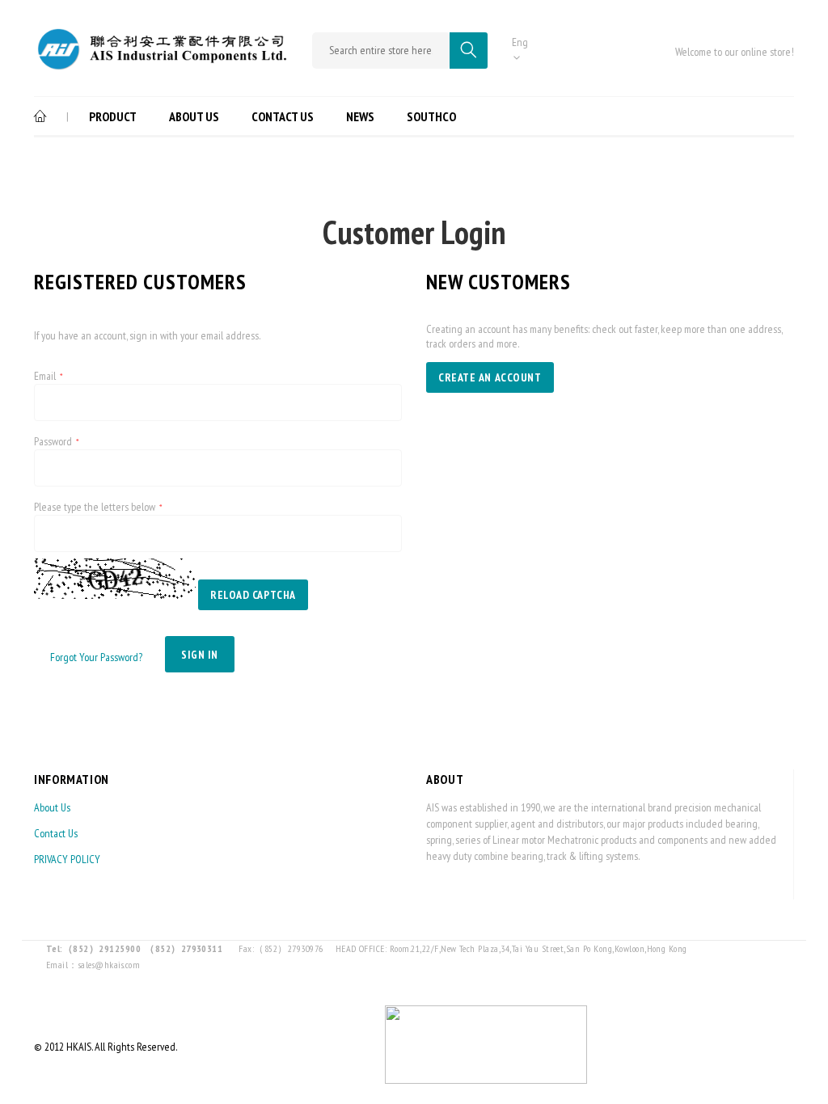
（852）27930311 (183, 948)
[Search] (469, 50)
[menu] (251, 116)
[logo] (161, 61)
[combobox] (381, 50)
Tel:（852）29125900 (93, 948)
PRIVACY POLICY (67, 859)
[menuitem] (46, 116)
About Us (52, 807)
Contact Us (56, 833)
